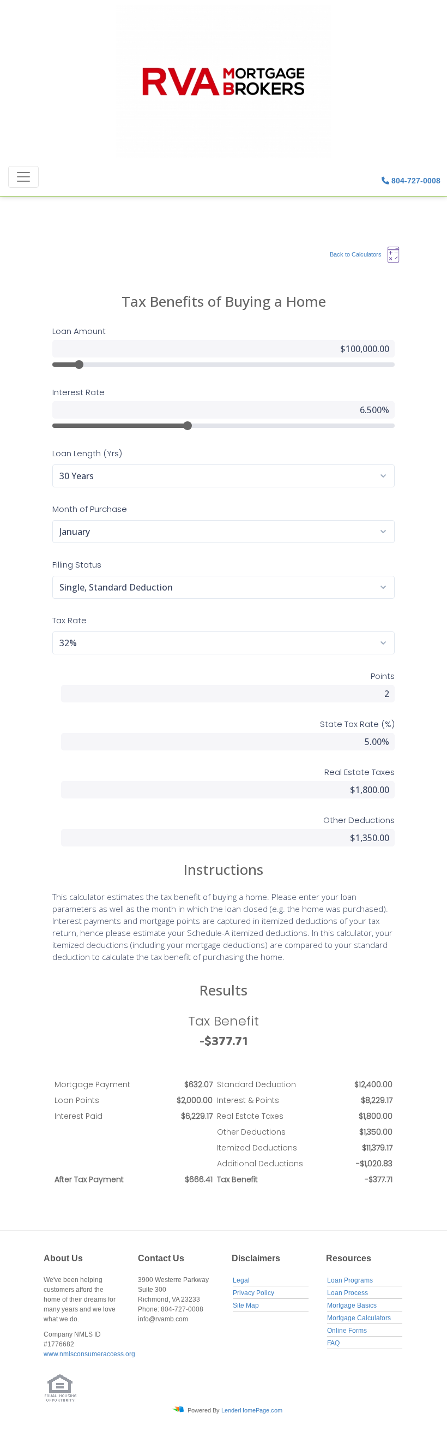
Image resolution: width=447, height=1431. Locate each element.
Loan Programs (350, 1280)
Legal (241, 1280)
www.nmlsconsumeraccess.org (89, 1354)
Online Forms (347, 1330)
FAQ (333, 1343)
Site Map (246, 1305)
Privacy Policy (253, 1293)
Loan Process (347, 1293)
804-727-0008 (414, 180)
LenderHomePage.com (251, 1409)
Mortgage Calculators (359, 1318)
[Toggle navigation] (23, 177)
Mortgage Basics (352, 1305)
